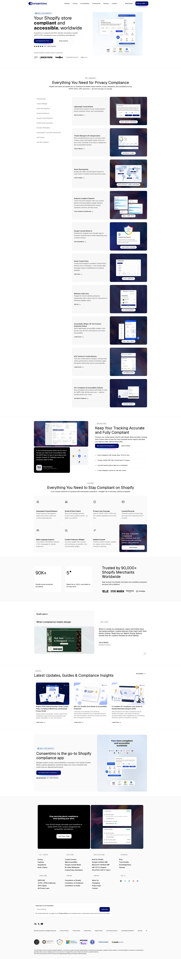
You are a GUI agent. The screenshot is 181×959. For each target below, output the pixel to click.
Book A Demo (63, 41)
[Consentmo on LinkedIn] (35, 923)
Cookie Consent (70, 859)
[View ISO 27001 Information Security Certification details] (36, 942)
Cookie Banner (41, 99)
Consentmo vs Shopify (73, 880)
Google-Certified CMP (100, 862)
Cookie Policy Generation (45, 123)
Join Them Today (64, 836)
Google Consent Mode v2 (45, 118)
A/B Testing (40, 137)
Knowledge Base (125, 865)
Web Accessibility (71, 862)
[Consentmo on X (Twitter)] (38, 923)
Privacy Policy (63, 913)
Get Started (133, 547)
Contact (114, 3)
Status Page (96, 886)
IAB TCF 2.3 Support (99, 867)
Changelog (96, 883)
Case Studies (124, 862)
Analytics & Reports (43, 113)
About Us (95, 880)
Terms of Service (64, 930)
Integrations (42, 865)
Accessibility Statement (127, 930)
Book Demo (129, 3)
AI (146, 930)
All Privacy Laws (43, 888)
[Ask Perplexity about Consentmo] (125, 881)
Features (67, 3)
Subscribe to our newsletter (45, 905)
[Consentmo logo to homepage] (37, 3)
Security (140, 930)
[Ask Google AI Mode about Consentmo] (129, 881)
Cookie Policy (87, 930)
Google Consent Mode (73, 865)
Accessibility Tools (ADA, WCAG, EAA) (49, 132)
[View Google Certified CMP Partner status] (59, 942)
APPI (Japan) (42, 886)
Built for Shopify (97, 859)
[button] (85, 3)
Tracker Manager (42, 104)
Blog (120, 859)
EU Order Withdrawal (43, 128)
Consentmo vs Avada (72, 886)
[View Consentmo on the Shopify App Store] (103, 942)
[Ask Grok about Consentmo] (137, 881)
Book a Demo (42, 867)
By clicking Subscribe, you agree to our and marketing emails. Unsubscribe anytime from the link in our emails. (73, 913)
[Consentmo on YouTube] (41, 923)
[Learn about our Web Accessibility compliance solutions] (92, 942)
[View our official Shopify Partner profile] (118, 942)
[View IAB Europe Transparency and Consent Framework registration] (83, 942)
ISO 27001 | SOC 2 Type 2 (101, 870)
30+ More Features (43, 142)
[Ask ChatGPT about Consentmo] (121, 881)
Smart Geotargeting (43, 108)
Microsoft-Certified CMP (101, 865)
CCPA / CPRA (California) (46, 883)
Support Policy (99, 930)
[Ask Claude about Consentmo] (133, 881)
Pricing (75, 3)
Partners (106, 3)
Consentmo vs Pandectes (74, 883)
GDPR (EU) (41, 880)
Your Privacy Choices (111, 930)
